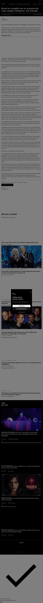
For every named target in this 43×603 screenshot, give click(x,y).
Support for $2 (21, 306)
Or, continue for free (21, 312)
